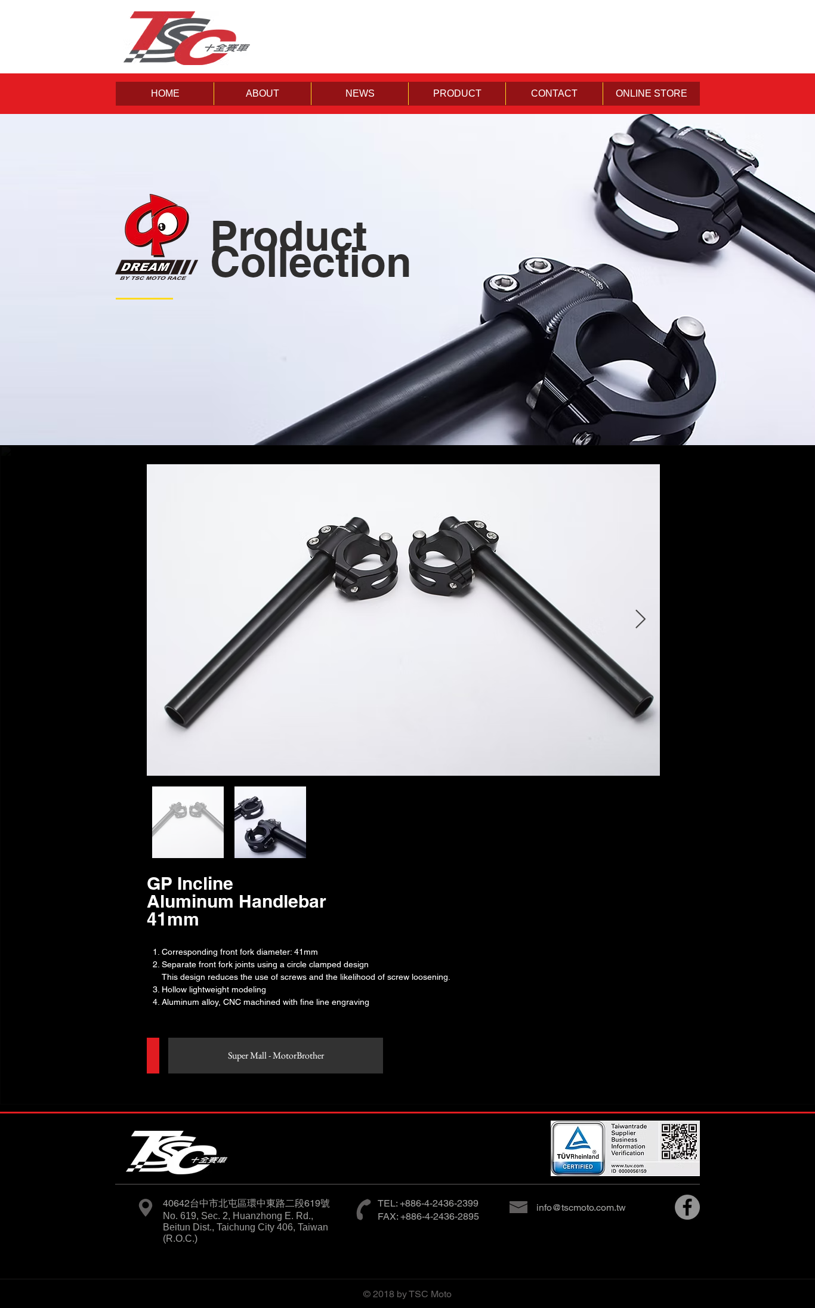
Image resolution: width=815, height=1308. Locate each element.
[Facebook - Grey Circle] (687, 1207)
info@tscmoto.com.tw (581, 1207)
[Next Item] (640, 620)
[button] (262, 93)
